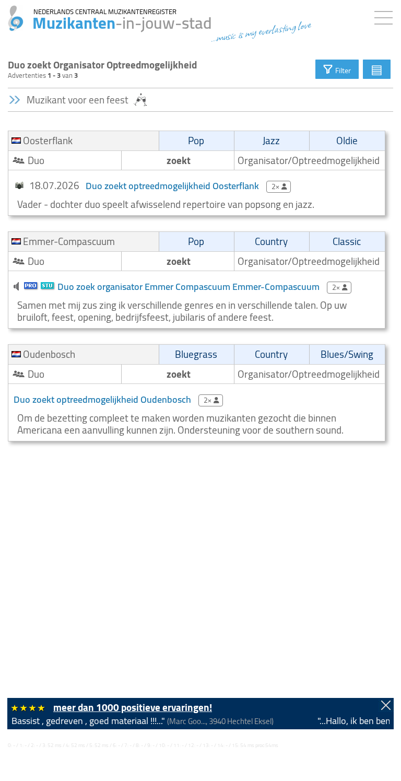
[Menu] (386, 15)
